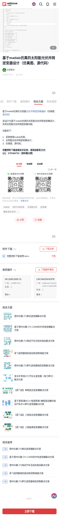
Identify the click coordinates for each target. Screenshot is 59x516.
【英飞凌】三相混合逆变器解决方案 (31, 415)
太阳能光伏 (32, 207)
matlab (6, 207)
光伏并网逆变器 (33, 111)
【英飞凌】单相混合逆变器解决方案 (31, 390)
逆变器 (43, 207)
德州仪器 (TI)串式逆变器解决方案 (30, 316)
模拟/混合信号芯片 (11, 212)
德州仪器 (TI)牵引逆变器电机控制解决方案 (34, 365)
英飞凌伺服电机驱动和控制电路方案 (31, 353)
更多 (7, 295)
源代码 (5, 114)
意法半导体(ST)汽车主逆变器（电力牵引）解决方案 (34, 378)
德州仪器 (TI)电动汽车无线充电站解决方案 (34, 341)
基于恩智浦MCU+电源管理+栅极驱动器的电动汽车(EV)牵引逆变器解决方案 (35, 402)
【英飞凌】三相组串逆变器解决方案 (31, 427)
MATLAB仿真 (18, 207)
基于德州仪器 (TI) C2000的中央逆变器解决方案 (34, 328)
